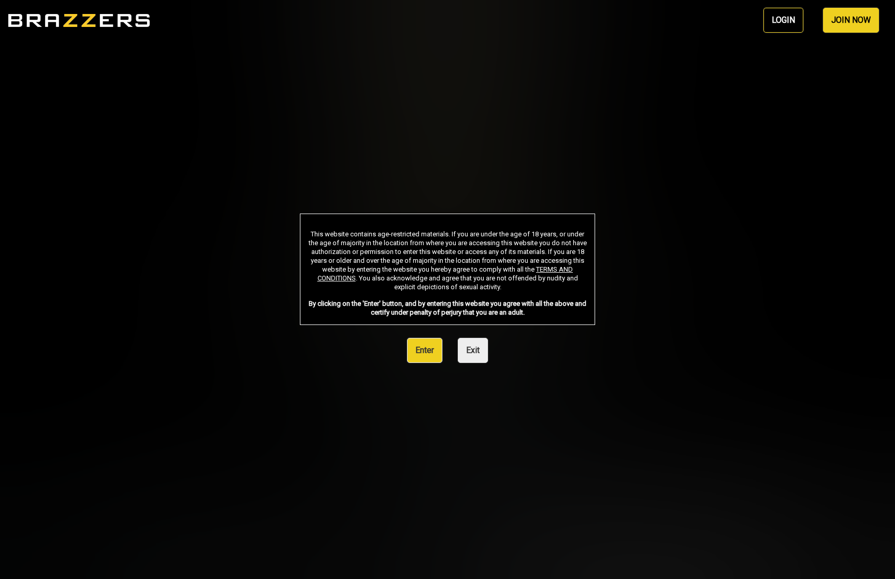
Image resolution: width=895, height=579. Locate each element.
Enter (424, 350)
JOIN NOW (851, 20)
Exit (473, 350)
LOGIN (783, 20)
